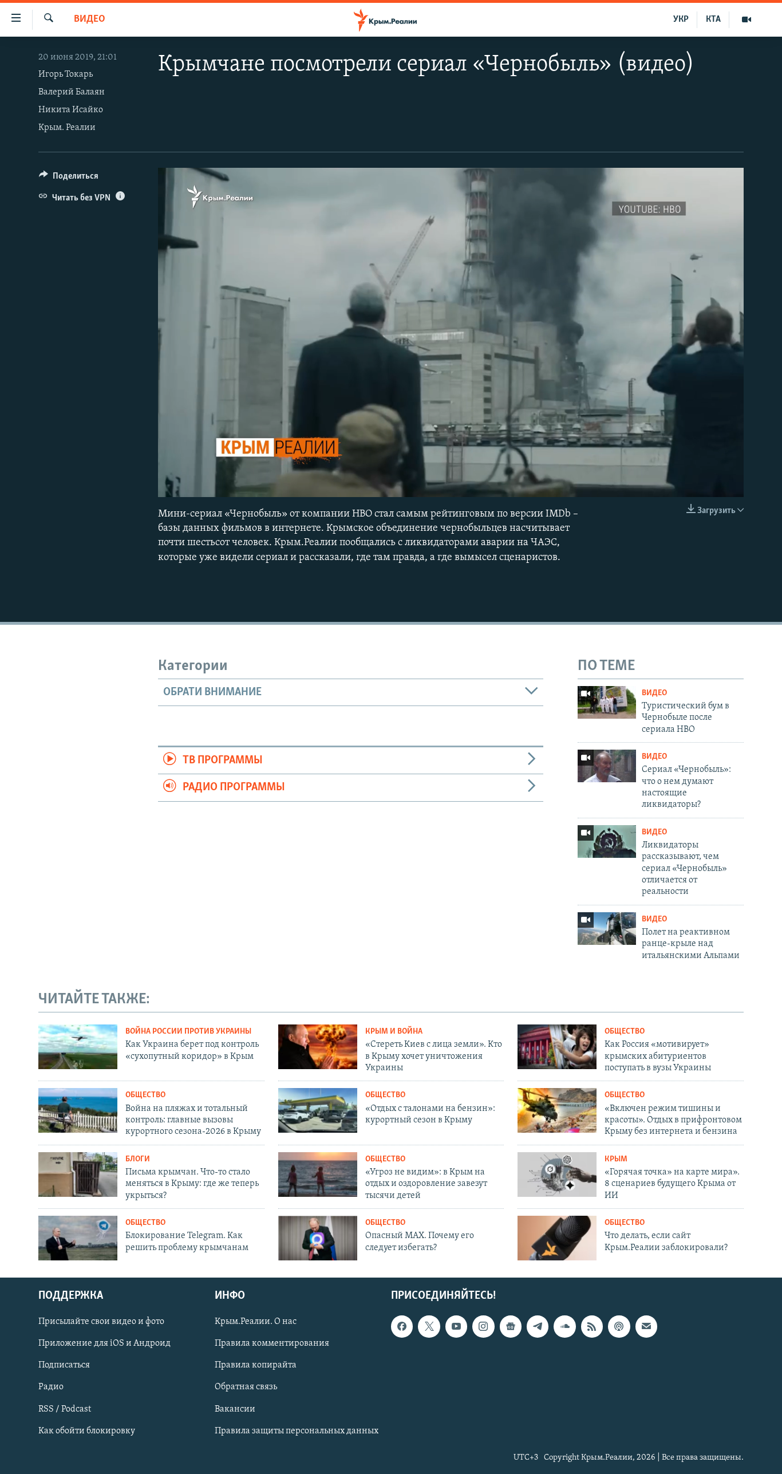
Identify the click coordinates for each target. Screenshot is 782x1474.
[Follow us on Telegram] (537, 1326)
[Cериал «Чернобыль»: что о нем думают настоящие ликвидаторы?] (607, 766)
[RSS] (592, 1326)
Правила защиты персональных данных (296, 1430)
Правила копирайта (256, 1365)
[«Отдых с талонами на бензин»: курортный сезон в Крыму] (317, 1110)
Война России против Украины (188, 1031)
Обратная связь (246, 1387)
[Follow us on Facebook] (402, 1326)
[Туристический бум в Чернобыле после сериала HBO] (607, 702)
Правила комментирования (272, 1343)
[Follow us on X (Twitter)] (429, 1326)
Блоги (137, 1159)
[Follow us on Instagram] (483, 1326)
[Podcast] (619, 1326)
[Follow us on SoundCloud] (564, 1326)
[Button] (68, 179)
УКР (681, 19)
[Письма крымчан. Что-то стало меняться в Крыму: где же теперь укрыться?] (77, 1174)
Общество (625, 1031)
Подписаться (64, 1365)
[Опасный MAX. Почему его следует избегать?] (317, 1238)
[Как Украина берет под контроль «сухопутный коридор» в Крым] (77, 1046)
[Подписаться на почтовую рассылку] (646, 1326)
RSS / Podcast (64, 1408)
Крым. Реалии (67, 127)
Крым (616, 1159)
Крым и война (393, 1031)
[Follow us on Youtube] (456, 1326)
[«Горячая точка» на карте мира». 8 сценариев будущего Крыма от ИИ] (557, 1174)
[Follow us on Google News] (511, 1326)
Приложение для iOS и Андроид (104, 1343)
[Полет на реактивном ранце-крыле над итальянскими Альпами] (607, 928)
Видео (89, 19)
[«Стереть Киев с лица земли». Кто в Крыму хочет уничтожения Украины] (317, 1046)
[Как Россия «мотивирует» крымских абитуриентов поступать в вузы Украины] (557, 1046)
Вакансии (235, 1408)
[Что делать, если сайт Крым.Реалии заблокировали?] (557, 1238)
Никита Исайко (70, 110)
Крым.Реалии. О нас (256, 1321)
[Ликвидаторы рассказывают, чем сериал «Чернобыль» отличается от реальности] (607, 841)
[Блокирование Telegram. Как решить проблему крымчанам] (77, 1238)
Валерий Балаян (71, 92)
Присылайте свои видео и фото (101, 1321)
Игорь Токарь (65, 74)
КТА (713, 19)
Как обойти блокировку (86, 1430)
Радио (51, 1387)
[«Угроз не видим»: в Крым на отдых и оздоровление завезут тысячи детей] (317, 1174)
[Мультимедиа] (746, 19)
